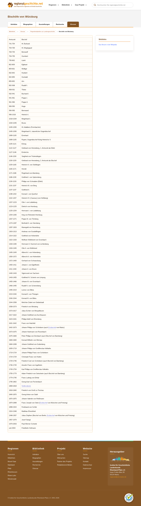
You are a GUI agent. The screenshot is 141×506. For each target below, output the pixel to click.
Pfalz (9, 468)
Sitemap (86, 458)
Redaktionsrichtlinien (64, 465)
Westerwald (12, 479)
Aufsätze (35, 454)
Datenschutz (87, 465)
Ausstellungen (37, 461)
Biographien (36, 458)
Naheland (11, 465)
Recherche (36, 465)
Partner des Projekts (64, 461)
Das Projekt (80, 5)
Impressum (87, 468)
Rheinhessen (12, 472)
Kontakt (85, 461)
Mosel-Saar (12, 461)
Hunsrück (11, 454)
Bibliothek (66, 5)
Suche (85, 454)
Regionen (53, 5)
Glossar (35, 468)
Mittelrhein (11, 458)
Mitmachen (61, 458)
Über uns (60, 454)
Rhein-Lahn (12, 475)
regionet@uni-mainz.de (118, 477)
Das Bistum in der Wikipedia (108, 44)
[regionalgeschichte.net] (25, 4)
